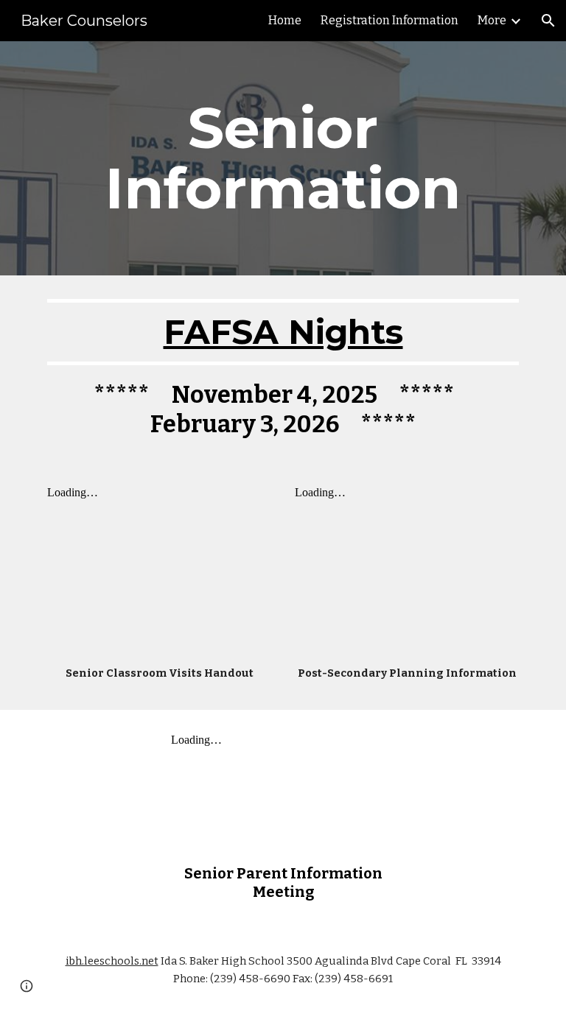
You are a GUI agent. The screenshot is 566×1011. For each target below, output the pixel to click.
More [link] (492, 20)
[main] (282, 158)
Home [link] (284, 20)
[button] (548, 20)
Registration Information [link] (389, 20)
